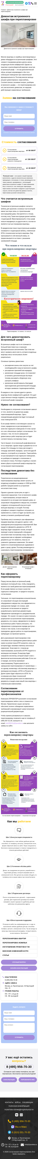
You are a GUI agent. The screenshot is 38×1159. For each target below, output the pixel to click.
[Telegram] (26, 3)
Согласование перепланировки (14, 2)
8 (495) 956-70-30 (11, 980)
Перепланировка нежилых (15, 943)
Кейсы (18, 1102)
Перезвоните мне (28, 1079)
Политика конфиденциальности (19, 1110)
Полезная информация (19, 1106)
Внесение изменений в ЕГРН (15, 951)
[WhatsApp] (29, 3)
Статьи (6, 955)
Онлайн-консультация (19, 968)
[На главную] (2, 3)
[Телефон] (32, 3)
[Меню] (35, 3)
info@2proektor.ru (31, 1144)
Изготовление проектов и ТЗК (16, 947)
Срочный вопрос (19, 962)
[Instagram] (21, 1114)
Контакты (9, 1102)
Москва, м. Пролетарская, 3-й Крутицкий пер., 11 (21, 1139)
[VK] (16, 1114)
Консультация (9, 1079)
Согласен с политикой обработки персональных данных (19, 132)
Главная (3, 10)
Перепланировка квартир (14, 938)
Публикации (27, 1102)
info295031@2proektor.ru (14, 723)
